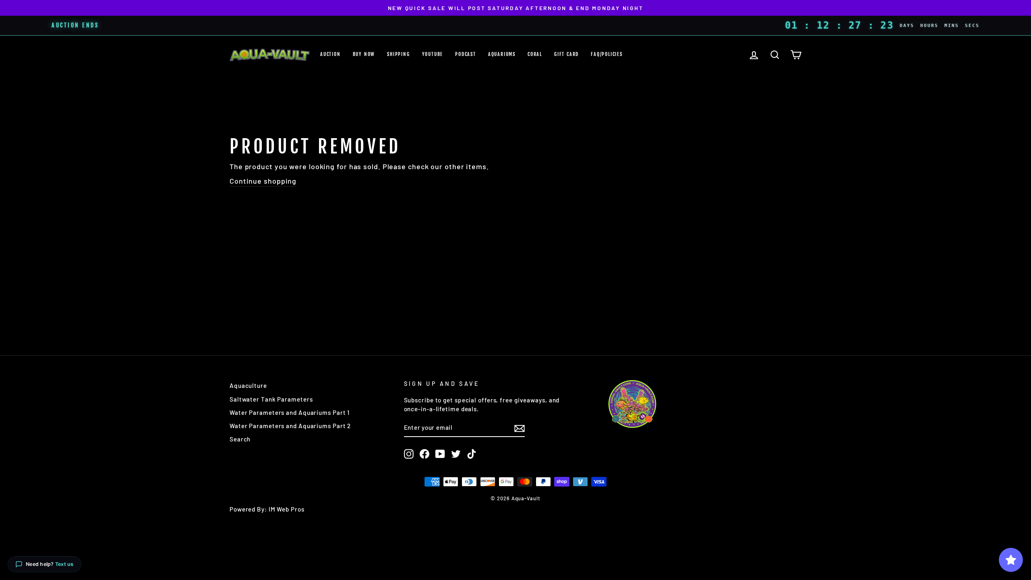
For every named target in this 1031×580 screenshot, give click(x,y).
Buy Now (364, 54)
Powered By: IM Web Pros (267, 509)
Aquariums (502, 54)
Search (240, 439)
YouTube (432, 54)
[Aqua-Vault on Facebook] (424, 454)
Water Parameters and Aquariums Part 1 (290, 412)
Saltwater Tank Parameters (271, 399)
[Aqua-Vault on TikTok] (471, 454)
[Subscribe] (519, 428)
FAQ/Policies (607, 54)
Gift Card (566, 54)
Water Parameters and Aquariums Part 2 (290, 425)
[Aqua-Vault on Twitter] (456, 454)
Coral (535, 54)
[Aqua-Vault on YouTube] (440, 454)
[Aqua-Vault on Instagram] (409, 454)
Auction (330, 54)
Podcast (465, 54)
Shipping (398, 54)
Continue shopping (263, 180)
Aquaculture (248, 385)
